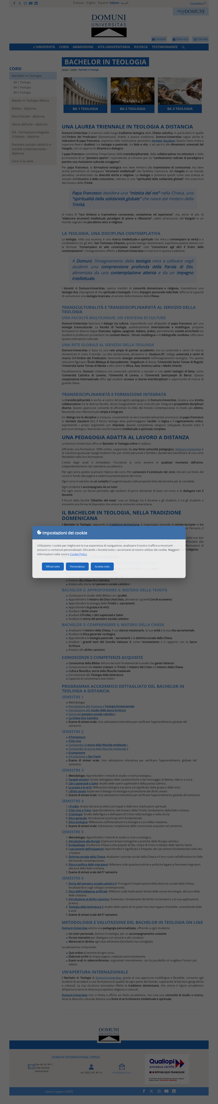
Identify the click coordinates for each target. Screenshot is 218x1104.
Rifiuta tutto (53, 566)
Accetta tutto (102, 566)
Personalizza (77, 566)
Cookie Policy (78, 554)
